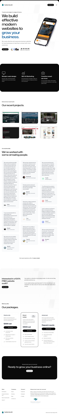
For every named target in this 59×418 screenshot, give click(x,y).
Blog (12, 396)
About (12, 391)
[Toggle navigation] (56, 5)
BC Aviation (4, 391)
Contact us (13, 398)
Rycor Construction (5, 397)
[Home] (9, 5)
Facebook (23, 391)
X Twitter (22, 396)
